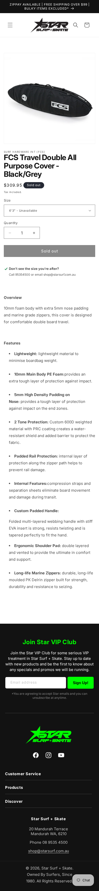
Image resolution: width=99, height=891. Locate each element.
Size (7, 200)
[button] (10, 25)
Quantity (11, 223)
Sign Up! (80, 683)
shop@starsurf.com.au (48, 851)
